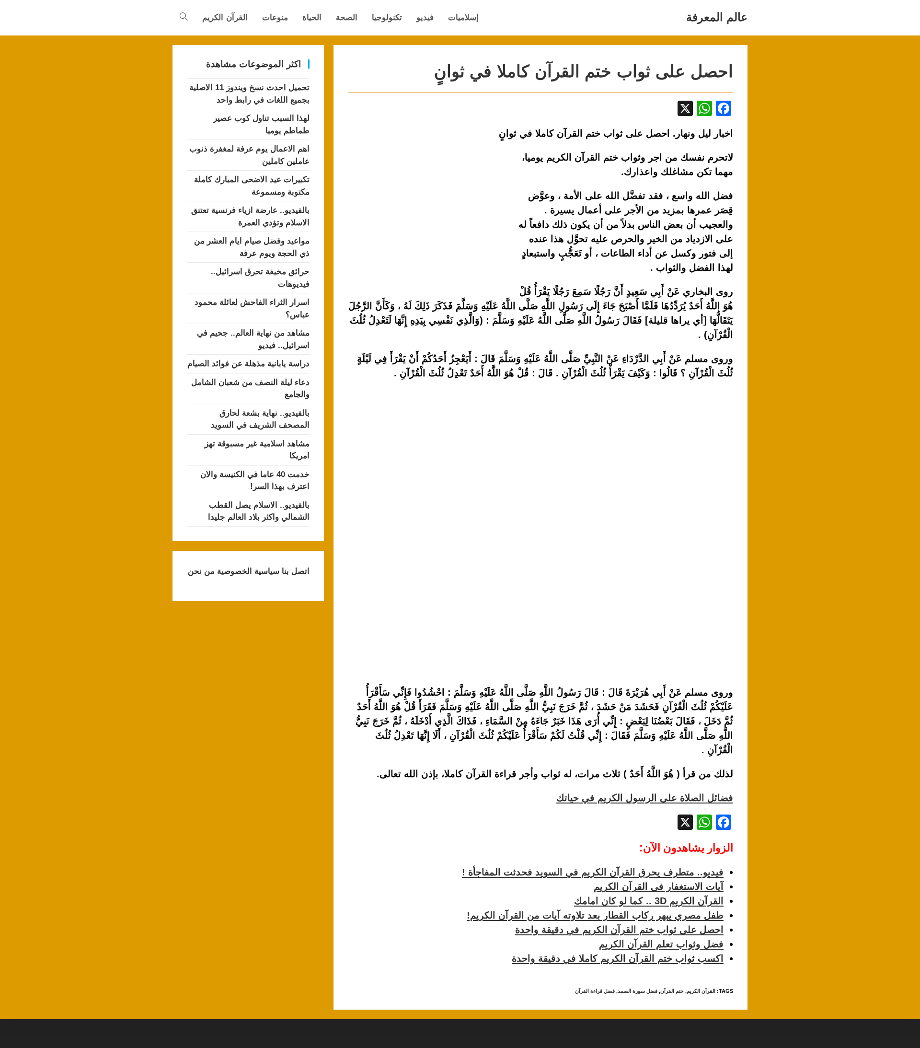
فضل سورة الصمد (637, 991)
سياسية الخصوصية (247, 571)
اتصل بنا (294, 571)
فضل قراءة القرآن (595, 991)
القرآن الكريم (701, 991)
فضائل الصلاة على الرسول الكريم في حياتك (644, 797)
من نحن (201, 571)
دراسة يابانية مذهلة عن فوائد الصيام (248, 363)
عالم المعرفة (717, 17)
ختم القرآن (672, 991)
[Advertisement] (428, 221)
